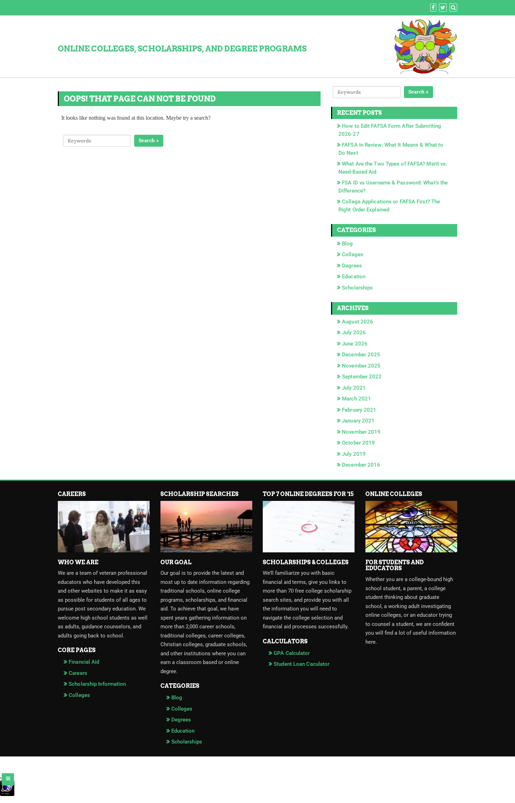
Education (353, 276)
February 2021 (359, 410)
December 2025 (361, 354)
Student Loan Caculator (301, 664)
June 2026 (355, 344)
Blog (347, 243)
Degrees (352, 266)
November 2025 (361, 366)
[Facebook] (432, 8)
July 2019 (354, 454)
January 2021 (358, 421)
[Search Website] (452, 8)
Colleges (352, 254)
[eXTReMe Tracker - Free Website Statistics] (257, 791)
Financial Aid (84, 662)
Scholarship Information (97, 684)
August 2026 (357, 322)
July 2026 (354, 332)
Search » (149, 140)
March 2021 (356, 399)
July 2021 (354, 388)
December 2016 (361, 465)
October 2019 (358, 443)
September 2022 (362, 376)
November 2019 (361, 432)
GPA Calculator (292, 653)
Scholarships (357, 288)
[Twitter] (442, 8)
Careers (78, 673)
